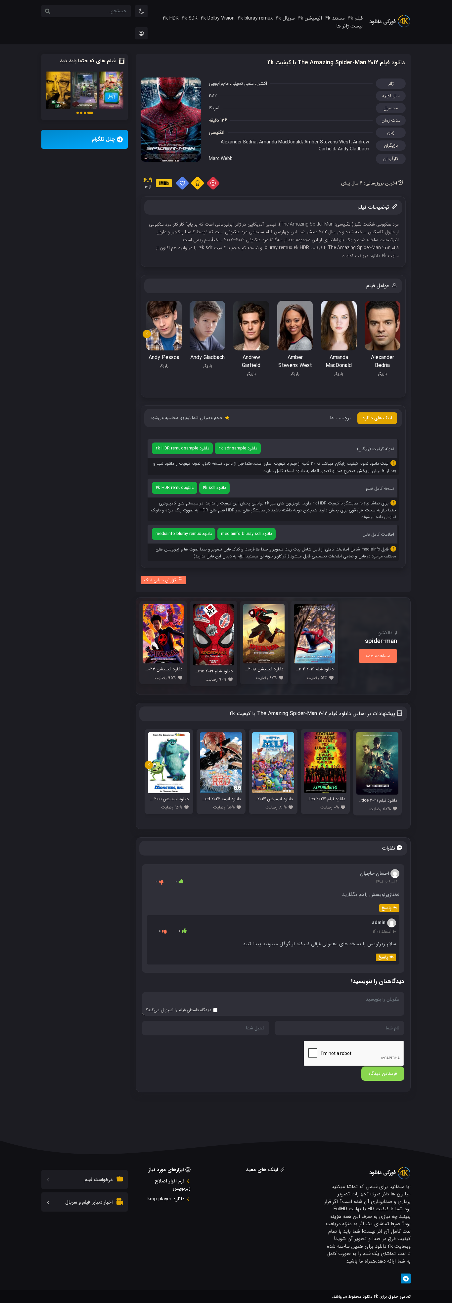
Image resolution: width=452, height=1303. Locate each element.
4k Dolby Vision (218, 19)
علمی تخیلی (242, 83)
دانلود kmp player (166, 1199)
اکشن (261, 83)
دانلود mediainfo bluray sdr (246, 533)
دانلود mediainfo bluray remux (184, 533)
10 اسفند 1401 (387, 882)
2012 (213, 95)
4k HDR (171, 19)
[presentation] (147, 334)
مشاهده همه (378, 655)
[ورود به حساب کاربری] (141, 33)
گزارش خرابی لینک (160, 580)
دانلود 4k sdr (214, 487)
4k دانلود (378, 255)
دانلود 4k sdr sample (237, 448)
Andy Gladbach (353, 149)
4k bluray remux (255, 19)
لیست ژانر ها (349, 26)
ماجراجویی (219, 83)
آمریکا (214, 108)
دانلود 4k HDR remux (175, 487)
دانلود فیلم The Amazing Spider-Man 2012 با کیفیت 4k (336, 62)
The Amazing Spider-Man (307, 224)
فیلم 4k (355, 19)
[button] (90, 113)
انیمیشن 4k (310, 19)
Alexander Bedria (238, 142)
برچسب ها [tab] (340, 418)
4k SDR (190, 19)
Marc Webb (221, 158)
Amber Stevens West (327, 142)
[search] (47, 12)
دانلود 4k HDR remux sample (182, 448)
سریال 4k (285, 19)
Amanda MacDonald (280, 142)
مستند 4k (335, 19)
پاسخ (386, 908)
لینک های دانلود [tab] (377, 418)
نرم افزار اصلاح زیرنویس (173, 1185)
